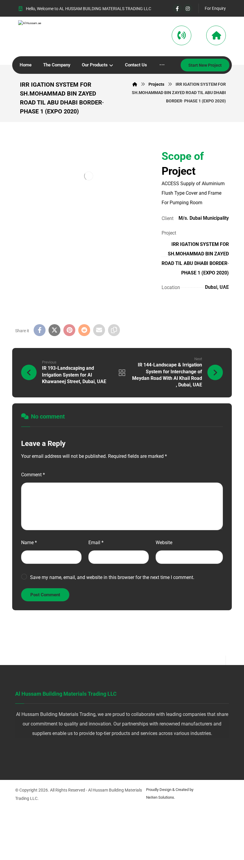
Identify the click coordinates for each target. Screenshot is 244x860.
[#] (109, 753)
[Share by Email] (99, 330)
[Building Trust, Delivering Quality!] (40, 37)
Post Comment (45, 594)
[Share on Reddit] (84, 330)
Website (164, 542)
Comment (33, 474)
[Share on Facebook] (40, 330)
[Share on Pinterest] (69, 330)
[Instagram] (188, 8)
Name (29, 542)
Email (96, 542)
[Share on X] (54, 330)
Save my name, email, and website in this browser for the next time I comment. (112, 577)
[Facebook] (177, 8)
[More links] (162, 65)
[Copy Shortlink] (114, 330)
